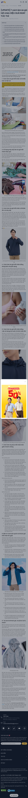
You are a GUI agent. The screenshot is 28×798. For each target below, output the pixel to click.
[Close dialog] (25, 381)
